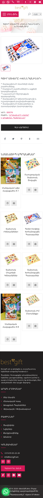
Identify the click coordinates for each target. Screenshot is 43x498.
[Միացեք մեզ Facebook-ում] (25, 2)
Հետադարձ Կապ (12, 401)
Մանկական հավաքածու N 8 (11, 325)
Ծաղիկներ (8, 425)
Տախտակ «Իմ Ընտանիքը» (32, 312)
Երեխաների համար (19, 115)
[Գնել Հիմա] (14, 203)
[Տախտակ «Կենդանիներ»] (11, 218)
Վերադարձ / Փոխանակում (17, 409)
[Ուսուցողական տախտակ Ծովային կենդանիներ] (32, 164)
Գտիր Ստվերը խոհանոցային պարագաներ (32, 232)
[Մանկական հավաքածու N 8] (11, 307)
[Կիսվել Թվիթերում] (13, 138)
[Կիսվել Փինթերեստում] (21, 138)
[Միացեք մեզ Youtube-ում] (40, 2)
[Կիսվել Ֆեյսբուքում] (5, 138)
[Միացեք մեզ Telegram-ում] (35, 2)
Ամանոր (7, 437)
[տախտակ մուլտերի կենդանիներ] (11, 259)
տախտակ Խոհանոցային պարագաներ (32, 272)
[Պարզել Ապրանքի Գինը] (7, 203)
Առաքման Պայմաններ (14, 405)
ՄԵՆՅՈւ (12, 14)
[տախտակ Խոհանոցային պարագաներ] (32, 259)
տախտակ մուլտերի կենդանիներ (10, 272)
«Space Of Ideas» (32, 494)
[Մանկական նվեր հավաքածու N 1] (11, 170)
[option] (5, 68)
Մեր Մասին (9, 397)
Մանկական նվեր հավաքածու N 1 (11, 189)
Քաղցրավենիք (11, 433)
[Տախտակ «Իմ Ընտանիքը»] (32, 300)
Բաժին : (5, 115)
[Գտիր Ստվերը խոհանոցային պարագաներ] (32, 218)
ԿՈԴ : (3, 112)
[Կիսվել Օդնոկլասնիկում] (30, 138)
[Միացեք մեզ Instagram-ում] (30, 2)
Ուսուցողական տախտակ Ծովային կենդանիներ (32, 177)
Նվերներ (7, 429)
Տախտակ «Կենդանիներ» (10, 230)
